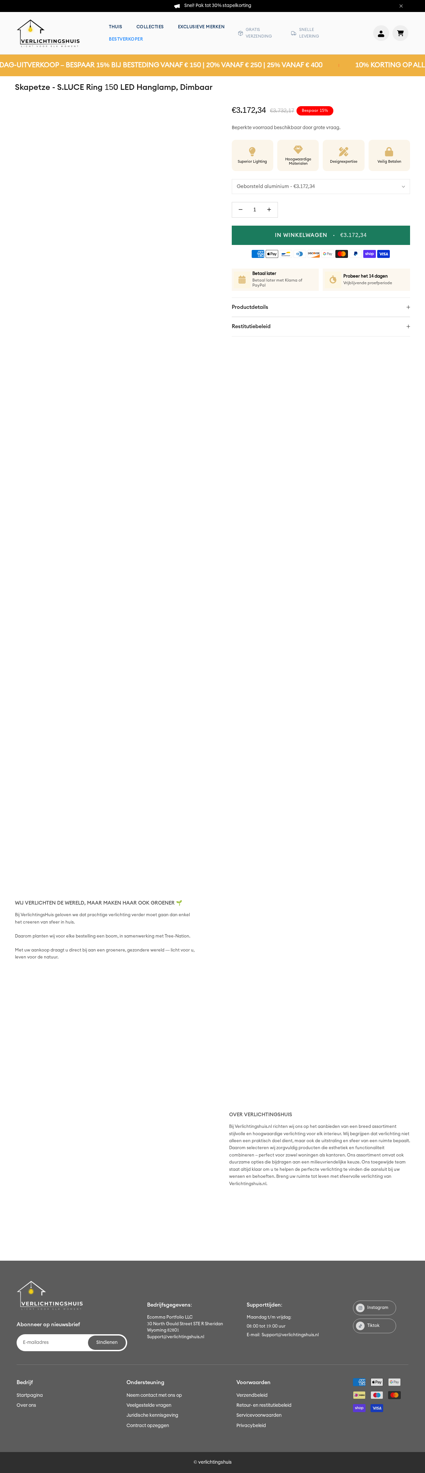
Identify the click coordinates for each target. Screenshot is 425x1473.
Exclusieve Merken (201, 27)
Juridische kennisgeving (152, 1415)
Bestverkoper (126, 39)
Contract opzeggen (148, 1425)
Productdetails (250, 307)
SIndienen (107, 1342)
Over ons (26, 1405)
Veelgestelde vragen (149, 1405)
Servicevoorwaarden (259, 1415)
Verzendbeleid (252, 1395)
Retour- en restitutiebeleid (264, 1405)
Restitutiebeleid (251, 326)
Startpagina (30, 1395)
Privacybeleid (251, 1425)
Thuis (116, 27)
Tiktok (373, 1326)
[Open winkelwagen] (400, 33)
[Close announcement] (401, 6)
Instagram (377, 1308)
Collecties (150, 27)
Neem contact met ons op (154, 1395)
